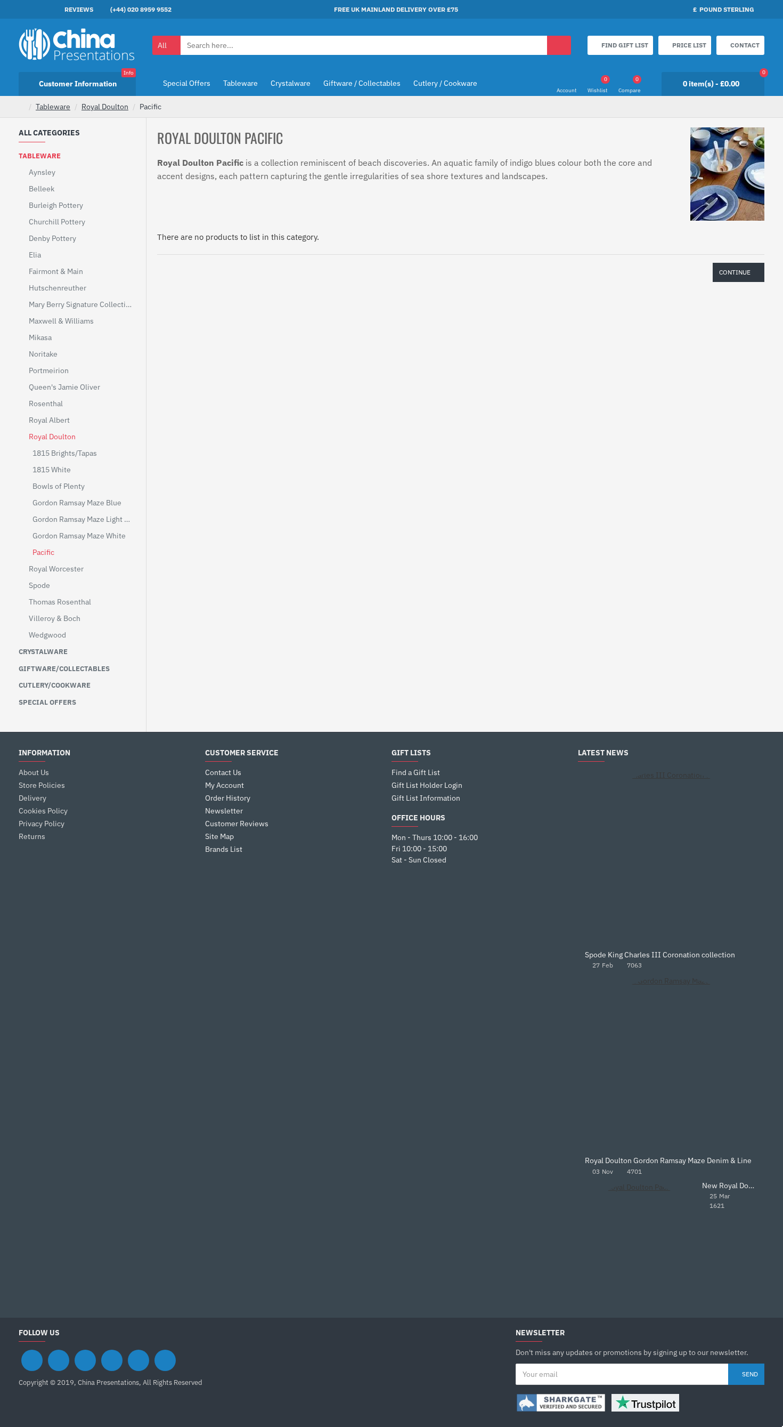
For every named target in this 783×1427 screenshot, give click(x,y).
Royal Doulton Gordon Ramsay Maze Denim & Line (668, 1161)
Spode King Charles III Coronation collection (660, 955)
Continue (735, 272)
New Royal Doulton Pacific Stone (729, 1186)
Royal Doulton (104, 106)
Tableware (53, 106)
